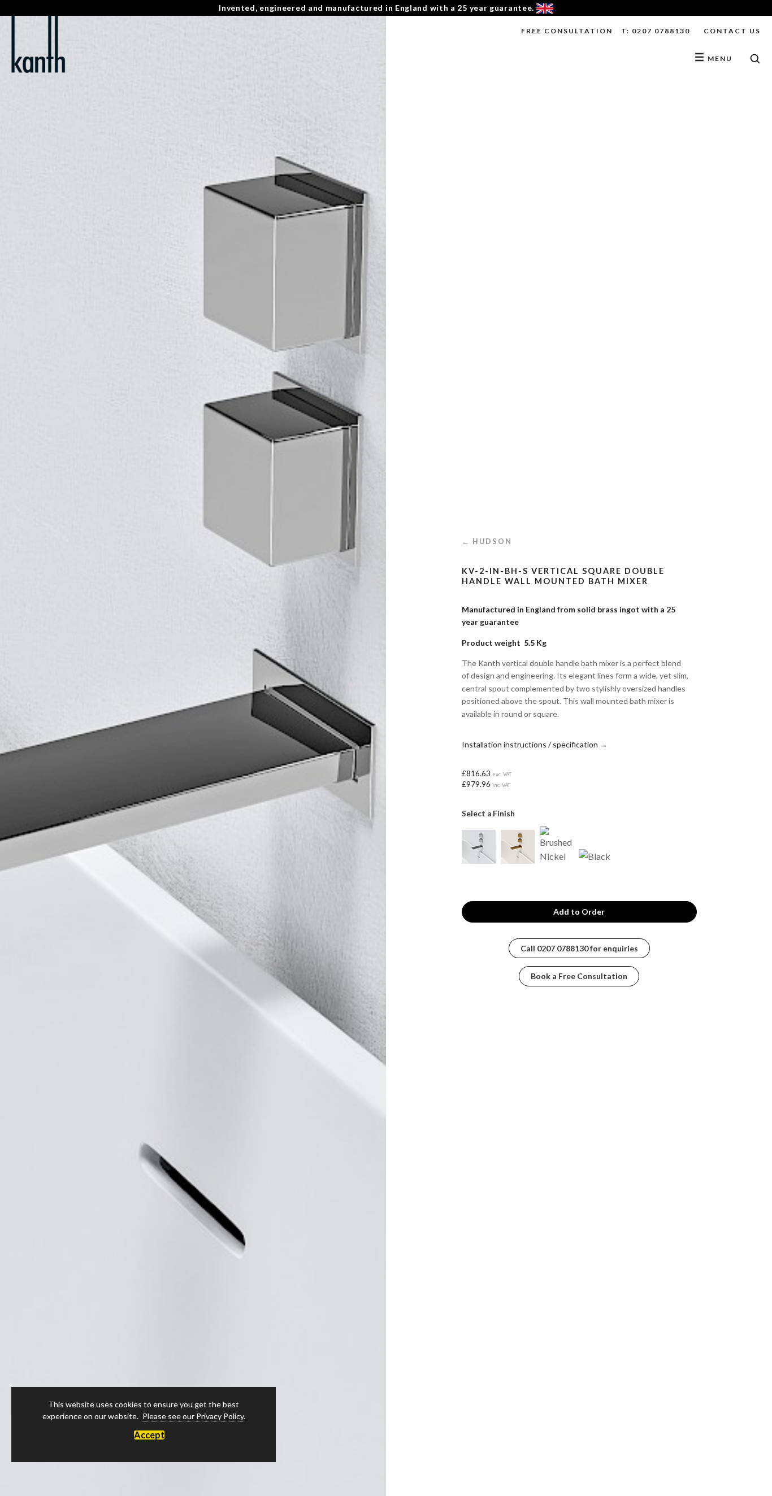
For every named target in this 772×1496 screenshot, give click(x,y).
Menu (713, 58)
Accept (149, 1435)
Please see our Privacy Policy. (193, 1416)
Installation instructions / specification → (535, 744)
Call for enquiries (579, 948)
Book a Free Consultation (579, 976)
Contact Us (732, 31)
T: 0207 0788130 (655, 31)
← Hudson (487, 541)
